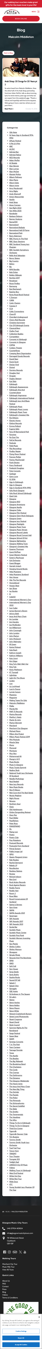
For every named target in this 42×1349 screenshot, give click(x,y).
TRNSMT (12, 1154)
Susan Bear (13, 1036)
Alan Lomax (14, 169)
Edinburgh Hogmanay (18, 395)
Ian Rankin (13, 591)
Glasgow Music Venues (18, 530)
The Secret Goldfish (17, 1106)
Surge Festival (14, 1033)
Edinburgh (13, 384)
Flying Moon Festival (17, 454)
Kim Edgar (13, 661)
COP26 (12, 345)
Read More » (9, 109)
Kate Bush (13, 650)
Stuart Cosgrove (15, 1019)
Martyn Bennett (15, 723)
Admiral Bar (14, 152)
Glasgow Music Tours (17, 527)
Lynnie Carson (15, 692)
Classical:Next (14, 328)
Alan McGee (14, 171)
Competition (14, 337)
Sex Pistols (13, 944)
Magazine (13, 697)
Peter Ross (13, 823)
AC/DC (12, 149)
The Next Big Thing (16, 1089)
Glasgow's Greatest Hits (18, 546)
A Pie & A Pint (14, 143)
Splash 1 (12, 983)
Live (10, 683)
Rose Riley (13, 896)
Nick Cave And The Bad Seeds (21, 793)
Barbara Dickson (15, 216)
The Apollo (13, 1056)
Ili (10, 594)
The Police (13, 1098)
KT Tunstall (13, 672)
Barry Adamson (15, 236)
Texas (11, 1053)
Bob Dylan (13, 272)
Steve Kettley (14, 1005)
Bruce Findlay (14, 283)
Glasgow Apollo (15, 507)
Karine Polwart (15, 647)
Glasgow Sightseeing (17, 541)
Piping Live (13, 832)
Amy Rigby (13, 191)
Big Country (14, 261)
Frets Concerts (15, 471)
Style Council (14, 1025)
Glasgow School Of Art (18, 538)
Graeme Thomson (16, 549)
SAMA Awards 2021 (17, 913)
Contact (5, 1286)
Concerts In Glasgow (17, 342)
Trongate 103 (14, 1159)
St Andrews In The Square (19, 994)
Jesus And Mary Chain (17, 616)
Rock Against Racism (17, 885)
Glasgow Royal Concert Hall (20, 535)
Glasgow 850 (14, 502)
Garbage (12, 474)
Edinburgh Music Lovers (18, 409)
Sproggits (13, 988)
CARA (11, 300)
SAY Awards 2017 (16, 921)
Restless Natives (15, 871)
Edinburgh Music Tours (18, 412)
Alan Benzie (14, 166)
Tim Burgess (14, 1137)
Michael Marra (14, 731)
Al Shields (13, 163)
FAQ (4, 1284)
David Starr (13, 359)
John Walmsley (15, 642)
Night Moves (14, 798)
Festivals (12, 443)
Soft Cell (12, 966)
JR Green (12, 644)
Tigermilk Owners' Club (18, 1134)
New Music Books (16, 787)
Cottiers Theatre (15, 348)
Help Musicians (15, 572)
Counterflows (14, 351)
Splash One (14, 986)
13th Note (13, 132)
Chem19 (12, 314)
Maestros (13, 695)
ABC (11, 146)
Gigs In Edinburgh (16, 482)
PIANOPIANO (14, 826)
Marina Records (15, 714)
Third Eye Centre (16, 1128)
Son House (13, 969)
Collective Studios (16, 334)
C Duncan (13, 297)
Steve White (14, 1011)
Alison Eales (14, 183)
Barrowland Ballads (17, 227)
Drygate (12, 376)
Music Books (14, 762)
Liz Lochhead (14, 686)
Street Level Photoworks (19, 1016)
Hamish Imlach (15, 566)
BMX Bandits (14, 269)
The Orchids (14, 1092)
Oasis (11, 807)
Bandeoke (13, 213)
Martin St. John (15, 720)
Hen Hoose (13, 577)
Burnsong (13, 286)
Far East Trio (14, 437)
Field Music (13, 446)
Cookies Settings (21, 1331)
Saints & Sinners (15, 905)
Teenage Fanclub (16, 1050)
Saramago (13, 916)
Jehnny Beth (14, 614)
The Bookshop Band (17, 1064)
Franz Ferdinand (15, 465)
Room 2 (12, 893)
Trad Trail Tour (15, 1148)
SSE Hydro (13, 991)
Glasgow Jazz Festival (17, 521)
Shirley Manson (15, 949)
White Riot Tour (15, 1179)
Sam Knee (13, 907)
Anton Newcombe (16, 197)
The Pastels (13, 1095)
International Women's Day (20, 600)
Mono (11, 745)
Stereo (11, 1000)
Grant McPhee (15, 552)
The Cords (13, 1070)
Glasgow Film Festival (17, 513)
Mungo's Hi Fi (14, 759)
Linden (12, 681)
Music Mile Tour (8, 1267)
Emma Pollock (15, 426)
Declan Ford (14, 365)
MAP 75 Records (15, 711)
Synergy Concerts (16, 1042)
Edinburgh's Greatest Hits (19, 415)
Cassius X (13, 306)
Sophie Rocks (14, 977)
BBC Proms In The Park (18, 239)
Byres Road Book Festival (19, 295)
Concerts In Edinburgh (18, 339)
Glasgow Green (15, 518)
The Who (13, 1120)
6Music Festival (15, 141)
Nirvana (12, 801)
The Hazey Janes (16, 1084)
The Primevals (15, 1100)
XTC (11, 1184)
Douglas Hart (14, 373)
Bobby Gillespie (15, 275)
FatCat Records (15, 440)
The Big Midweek (16, 1061)
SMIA (11, 960)
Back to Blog (8, 53)
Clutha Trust (14, 331)
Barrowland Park (15, 233)
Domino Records (16, 370)
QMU (11, 854)
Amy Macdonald (15, 188)
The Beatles (14, 1058)
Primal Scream (15, 849)
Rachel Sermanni (16, 863)
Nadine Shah (14, 770)
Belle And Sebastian (17, 255)
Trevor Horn (14, 1151)
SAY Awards (14, 919)
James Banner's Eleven (18, 611)
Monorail (12, 748)
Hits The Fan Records (17, 580)
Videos (12, 1168)
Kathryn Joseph (15, 653)
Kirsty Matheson (15, 669)
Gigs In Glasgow (15, 485)
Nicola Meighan (15, 795)
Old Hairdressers (15, 809)
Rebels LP (13, 865)
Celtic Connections (16, 311)
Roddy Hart (13, 891)
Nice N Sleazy (14, 790)
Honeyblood (14, 583)
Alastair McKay (15, 174)
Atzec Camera (14, 205)
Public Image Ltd (15, 851)
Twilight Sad (14, 1162)
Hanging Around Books (18, 569)
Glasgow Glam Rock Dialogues (21, 516)
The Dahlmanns (15, 1075)
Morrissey (13, 751)
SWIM (11, 1039)
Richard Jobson (15, 877)
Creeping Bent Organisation (20, 353)
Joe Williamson (15, 628)
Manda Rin (13, 709)
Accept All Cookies (21, 1345)
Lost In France (14, 689)
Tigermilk (12, 1131)
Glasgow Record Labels (18, 532)
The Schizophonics (16, 1103)
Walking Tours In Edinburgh (20, 1170)
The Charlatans (15, 1067)
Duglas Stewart (15, 379)
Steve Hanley (14, 1002)
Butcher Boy (14, 292)
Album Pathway (15, 177)
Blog (8, 1211)
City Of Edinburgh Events (19, 325)
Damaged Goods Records (19, 356)
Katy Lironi (13, 658)
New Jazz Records (16, 784)
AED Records (14, 157)
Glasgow (12, 499)
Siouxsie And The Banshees (20, 958)
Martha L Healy (15, 717)
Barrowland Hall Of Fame (19, 230)
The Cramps (14, 1072)
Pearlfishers (13, 821)
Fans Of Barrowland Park (19, 432)
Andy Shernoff (15, 194)
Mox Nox (13, 753)
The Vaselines (14, 1117)
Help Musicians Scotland (19, 574)
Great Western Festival (18, 555)
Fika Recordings (15, 448)
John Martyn (14, 636)
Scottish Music (15, 930)
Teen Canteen (14, 1047)
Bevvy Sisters (14, 258)
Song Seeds (14, 972)
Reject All (21, 1338)
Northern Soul (14, 804)
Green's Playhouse (16, 558)
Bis (10, 267)
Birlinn (11, 264)
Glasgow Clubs (15, 510)
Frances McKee (15, 457)
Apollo (12, 199)
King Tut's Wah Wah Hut (18, 664)
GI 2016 (12, 479)
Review (12, 874)
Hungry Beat (14, 586)
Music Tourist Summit (17, 767)
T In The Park (14, 1044)
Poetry (11, 835)
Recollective (14, 868)
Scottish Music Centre (17, 933)
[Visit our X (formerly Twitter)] (20, 1252)
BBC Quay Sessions (17, 241)
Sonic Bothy (14, 974)
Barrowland (14, 225)
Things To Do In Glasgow (19, 1126)
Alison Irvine (14, 185)
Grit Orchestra (14, 560)
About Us (6, 1281)
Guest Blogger (14, 563)
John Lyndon (14, 633)
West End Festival (16, 1173)
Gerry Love (13, 476)
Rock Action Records (17, 882)
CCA (11, 309)
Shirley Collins (15, 947)
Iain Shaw (13, 588)
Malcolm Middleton (17, 703)
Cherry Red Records (17, 320)
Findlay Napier (15, 451)
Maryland (13, 725)
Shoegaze (13, 952)
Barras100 (13, 222)
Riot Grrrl (12, 879)
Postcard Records (16, 843)
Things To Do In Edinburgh (19, 1123)
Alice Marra (13, 180)
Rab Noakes (14, 860)
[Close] (39, 1317)
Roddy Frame (14, 888)
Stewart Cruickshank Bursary (20, 1014)
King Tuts (12, 667)
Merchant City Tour (9, 1264)
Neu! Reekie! (14, 781)
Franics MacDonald (16, 460)
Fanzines (12, 434)
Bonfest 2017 (14, 278)
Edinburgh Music (15, 406)
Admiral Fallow (15, 155)
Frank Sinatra (14, 462)
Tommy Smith (15, 1140)
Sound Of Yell (14, 980)
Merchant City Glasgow (18, 728)
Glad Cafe (13, 496)
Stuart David (14, 1022)
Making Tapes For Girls (18, 700)
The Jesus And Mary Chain (19, 1086)
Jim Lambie (13, 619)
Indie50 (12, 597)
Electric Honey (15, 420)
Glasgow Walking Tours (18, 544)
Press (4, 1289)
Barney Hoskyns (15, 219)
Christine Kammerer (17, 323)
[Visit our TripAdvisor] (15, 1252)
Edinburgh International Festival (21, 398)
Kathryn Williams (16, 656)
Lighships (13, 675)
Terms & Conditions (10, 1298)
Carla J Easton (14, 303)
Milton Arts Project (16, 734)
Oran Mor (13, 815)
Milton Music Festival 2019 (19, 737)
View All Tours (8, 1270)
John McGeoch (15, 639)
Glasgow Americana (17, 504)
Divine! (12, 367)
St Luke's (12, 997)
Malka (11, 706)
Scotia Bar (13, 927)
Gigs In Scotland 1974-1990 (20, 488)
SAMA (11, 910)
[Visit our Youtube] (25, 1252)
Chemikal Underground (18, 317)
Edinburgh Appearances (18, 387)
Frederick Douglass (16, 468)
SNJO (11, 963)
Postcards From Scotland (19, 846)
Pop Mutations (15, 840)
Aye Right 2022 (15, 208)
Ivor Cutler (13, 608)
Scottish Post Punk (16, 935)
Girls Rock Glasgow (16, 490)
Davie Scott (13, 362)
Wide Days (13, 1182)
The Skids (13, 1109)
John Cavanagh (15, 630)
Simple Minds (14, 955)
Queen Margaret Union (18, 857)
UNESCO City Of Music (18, 1165)
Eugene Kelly (14, 429)
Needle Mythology (16, 779)
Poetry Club (14, 837)
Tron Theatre (14, 1156)
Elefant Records (15, 423)
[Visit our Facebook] (4, 1252)
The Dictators (14, 1078)
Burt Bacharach (15, 289)
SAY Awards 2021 (16, 924)
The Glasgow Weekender (19, 1081)
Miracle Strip (14, 742)
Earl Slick (12, 381)
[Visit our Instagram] (9, 1252)
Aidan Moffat (14, 160)
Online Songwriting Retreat (20, 812)
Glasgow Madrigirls (16, 524)
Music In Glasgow (16, 765)
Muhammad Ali (15, 756)
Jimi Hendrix (14, 622)
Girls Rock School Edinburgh (20, 493)
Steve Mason (14, 1008)
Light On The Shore (17, 678)
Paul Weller (13, 818)
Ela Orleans (13, 418)
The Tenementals (16, 1114)
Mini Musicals (14, 739)
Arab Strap (13, 202)
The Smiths (13, 1112)
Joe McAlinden (15, 625)
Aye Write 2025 (15, 211)
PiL (10, 829)
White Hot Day (15, 1176)
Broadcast (13, 281)
